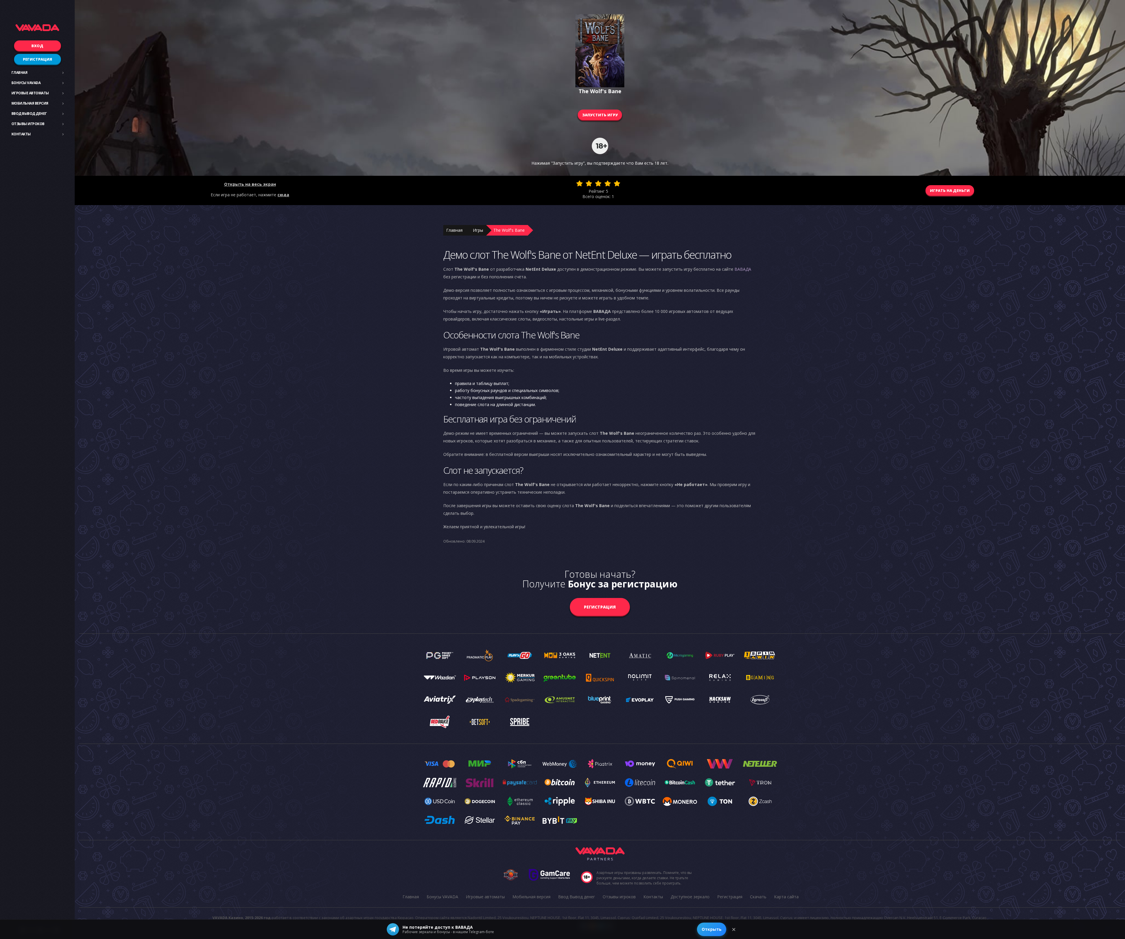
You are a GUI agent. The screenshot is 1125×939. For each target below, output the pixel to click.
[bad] (579, 183)
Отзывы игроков (28, 123)
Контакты (21, 134)
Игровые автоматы (30, 93)
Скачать (758, 896)
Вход (37, 45)
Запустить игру (600, 114)
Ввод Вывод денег (29, 113)
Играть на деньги (950, 190)
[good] (607, 183)
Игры (478, 230)
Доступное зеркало (690, 896)
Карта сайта (786, 896)
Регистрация (37, 59)
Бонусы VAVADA (26, 82)
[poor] (589, 183)
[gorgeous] (617, 183)
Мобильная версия (29, 103)
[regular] (598, 183)
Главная (19, 72)
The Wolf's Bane (509, 230)
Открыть (712, 929)
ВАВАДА (742, 269)
